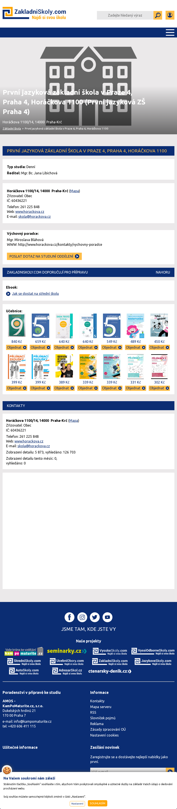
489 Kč (135, 341)
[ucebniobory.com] (67, 662)
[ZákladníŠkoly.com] (34, 14)
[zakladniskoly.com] (109, 662)
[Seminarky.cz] (67, 651)
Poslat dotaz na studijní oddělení (41, 256)
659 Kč (40, 341)
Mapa (74, 191)
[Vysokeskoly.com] (109, 651)
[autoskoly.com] (24, 671)
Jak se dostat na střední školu (35, 293)
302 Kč (159, 382)
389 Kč (64, 382)
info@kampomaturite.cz (33, 721)
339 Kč (88, 382)
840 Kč (16, 341)
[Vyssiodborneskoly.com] (152, 651)
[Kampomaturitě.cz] (24, 651)
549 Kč (112, 341)
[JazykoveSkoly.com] (152, 662)
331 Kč (135, 382)
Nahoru (163, 272)
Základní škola (12, 128)
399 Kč (16, 382)
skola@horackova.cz (34, 216)
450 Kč (159, 341)
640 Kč (64, 341)
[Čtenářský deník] (109, 671)
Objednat (14, 347)
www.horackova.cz (29, 211)
